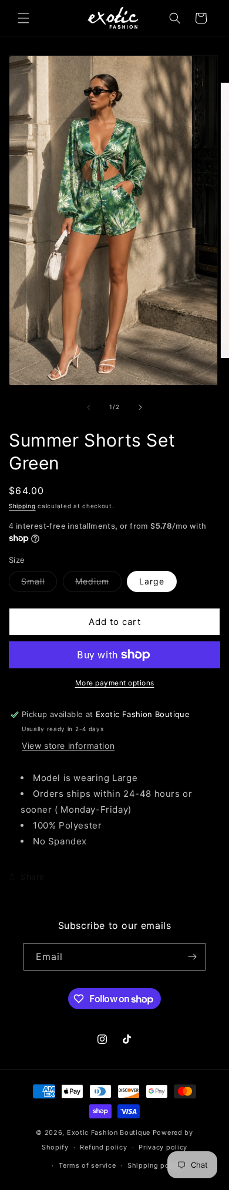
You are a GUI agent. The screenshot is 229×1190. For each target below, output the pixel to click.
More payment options (114, 682)
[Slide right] (140, 407)
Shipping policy (154, 1165)
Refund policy (103, 1147)
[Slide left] (89, 407)
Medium (98, 584)
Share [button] (33, 876)
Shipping (22, 505)
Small (39, 584)
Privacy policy (163, 1147)
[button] (23, 18)
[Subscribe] (192, 957)
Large (151, 581)
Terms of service (87, 1165)
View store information (68, 745)
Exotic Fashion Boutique (108, 1132)
